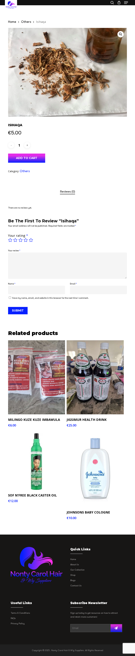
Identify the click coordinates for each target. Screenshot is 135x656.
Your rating (18, 235)
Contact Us (76, 585)
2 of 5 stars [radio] (15, 240)
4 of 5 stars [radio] (26, 240)
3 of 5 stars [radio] (20, 240)
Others (26, 22)
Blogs (73, 580)
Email (73, 284)
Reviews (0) (67, 191)
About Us (74, 564)
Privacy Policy (18, 623)
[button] (126, 2)
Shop (72, 575)
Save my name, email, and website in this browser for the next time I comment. (50, 298)
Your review (14, 250)
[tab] (67, 191)
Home (12, 22)
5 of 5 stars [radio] (31, 240)
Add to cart (26, 158)
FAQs (13, 618)
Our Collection (77, 570)
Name (11, 284)
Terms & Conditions (20, 613)
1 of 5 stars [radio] (10, 240)
